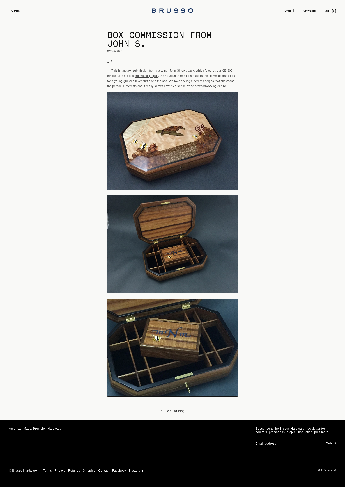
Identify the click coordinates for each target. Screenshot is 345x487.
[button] (15, 11)
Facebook (119, 470)
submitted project (146, 75)
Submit (331, 443)
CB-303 (227, 70)
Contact (103, 470)
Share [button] (114, 61)
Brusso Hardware (24, 470)
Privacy (60, 470)
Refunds (74, 470)
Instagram (136, 470)
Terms (47, 470)
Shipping (89, 470)
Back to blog (175, 411)
